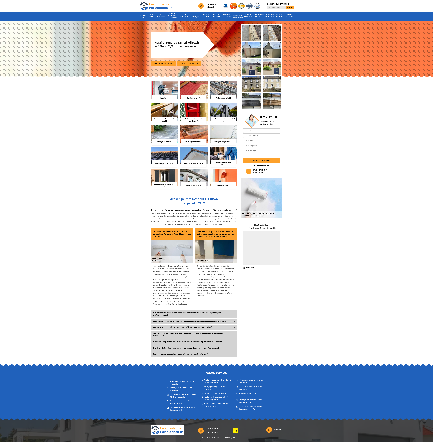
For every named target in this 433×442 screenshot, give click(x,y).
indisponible (211, 4)
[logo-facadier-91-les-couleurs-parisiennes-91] (156, 6)
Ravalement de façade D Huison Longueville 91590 (216, 405)
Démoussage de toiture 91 (238, 16)
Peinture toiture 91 (151, 16)
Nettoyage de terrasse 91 (207, 16)
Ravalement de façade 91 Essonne (259, 16)
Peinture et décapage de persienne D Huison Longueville (183, 409)
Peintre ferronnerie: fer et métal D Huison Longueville (182, 402)
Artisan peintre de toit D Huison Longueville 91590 (250, 401)
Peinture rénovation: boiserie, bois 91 (172, 16)
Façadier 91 (143, 16)
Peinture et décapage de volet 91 (269, 16)
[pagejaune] (235, 431)
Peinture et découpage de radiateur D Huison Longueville (183, 396)
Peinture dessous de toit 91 (248, 16)
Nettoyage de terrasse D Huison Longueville (250, 394)
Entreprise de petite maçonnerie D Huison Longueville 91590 (251, 407)
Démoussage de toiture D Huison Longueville (182, 382)
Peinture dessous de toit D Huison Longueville (251, 381)
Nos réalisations (163, 64)
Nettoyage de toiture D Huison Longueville (181, 389)
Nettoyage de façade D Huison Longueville (215, 388)
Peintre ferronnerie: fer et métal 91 (195, 16)
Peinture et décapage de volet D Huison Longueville (216, 398)
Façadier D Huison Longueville (215, 393)
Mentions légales (229, 438)
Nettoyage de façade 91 (280, 16)
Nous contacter (189, 64)
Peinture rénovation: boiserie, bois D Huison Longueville (217, 381)
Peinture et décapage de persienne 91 (183, 16)
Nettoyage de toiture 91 (217, 16)
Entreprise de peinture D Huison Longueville (250, 388)
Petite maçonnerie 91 (160, 16)
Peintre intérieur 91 (289, 16)
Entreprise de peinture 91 (227, 16)
